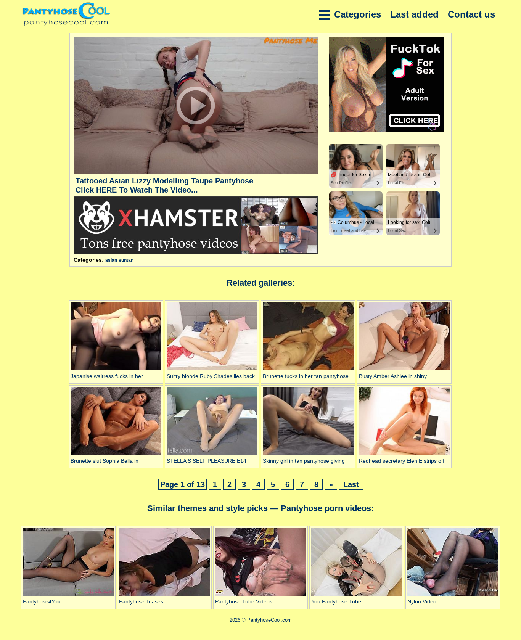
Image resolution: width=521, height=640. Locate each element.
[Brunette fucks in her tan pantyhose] (308, 370)
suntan (126, 260)
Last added (414, 14)
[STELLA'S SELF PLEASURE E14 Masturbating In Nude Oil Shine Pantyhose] (212, 455)
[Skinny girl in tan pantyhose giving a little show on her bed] (308, 455)
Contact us (471, 14)
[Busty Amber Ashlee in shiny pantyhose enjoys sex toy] (404, 370)
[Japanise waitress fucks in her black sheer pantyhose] (116, 370)
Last (351, 484)
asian (111, 260)
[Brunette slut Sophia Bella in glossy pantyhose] (116, 455)
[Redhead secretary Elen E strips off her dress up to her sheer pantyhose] (404, 455)
